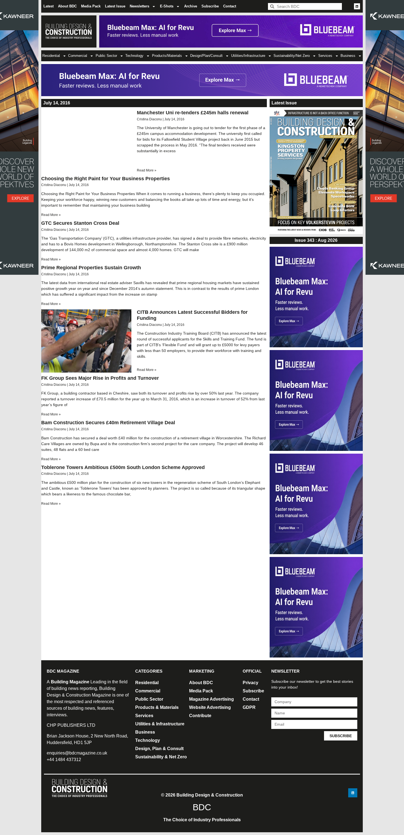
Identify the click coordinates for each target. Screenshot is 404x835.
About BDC (67, 6)
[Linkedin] (357, 6)
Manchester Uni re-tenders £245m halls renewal (192, 112)
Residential (51, 56)
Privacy (250, 682)
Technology (134, 56)
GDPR (249, 707)
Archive (190, 6)
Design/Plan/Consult (206, 56)
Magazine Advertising (211, 699)
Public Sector (106, 56)
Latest (48, 6)
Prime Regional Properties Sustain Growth (91, 267)
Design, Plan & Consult (159, 748)
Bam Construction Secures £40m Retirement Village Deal (108, 422)
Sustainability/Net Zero (291, 56)
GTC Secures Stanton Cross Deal (80, 223)
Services (325, 56)
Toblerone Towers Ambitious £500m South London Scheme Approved (123, 467)
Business (348, 56)
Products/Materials (167, 56)
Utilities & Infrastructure (159, 724)
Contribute (200, 715)
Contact (229, 6)
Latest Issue (115, 6)
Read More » (146, 170)
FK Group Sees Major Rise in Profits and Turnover (100, 378)
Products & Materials (157, 707)
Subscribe (210, 6)
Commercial (77, 56)
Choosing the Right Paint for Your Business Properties (105, 178)
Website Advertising (210, 707)
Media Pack (91, 6)
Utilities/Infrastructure (248, 56)
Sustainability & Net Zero (161, 756)
